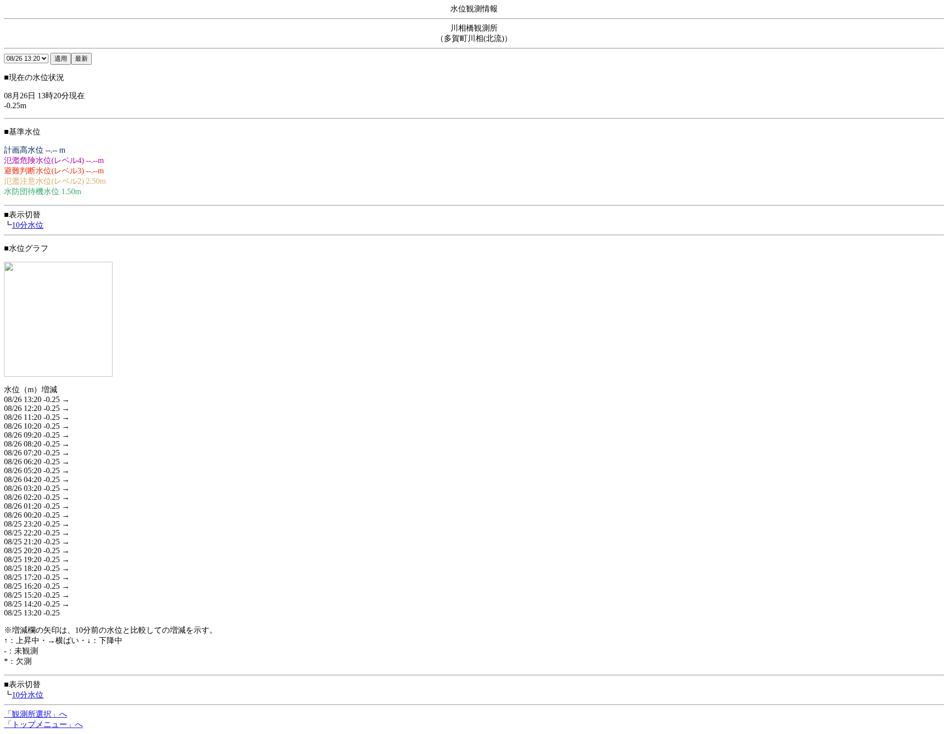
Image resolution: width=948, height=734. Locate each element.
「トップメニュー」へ (43, 724)
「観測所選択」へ (35, 714)
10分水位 (27, 225)
